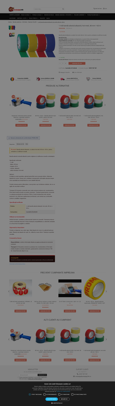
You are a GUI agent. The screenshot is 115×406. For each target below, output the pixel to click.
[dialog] (57, 393)
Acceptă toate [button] (51, 399)
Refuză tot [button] (64, 399)
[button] (57, 403)
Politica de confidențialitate (63, 391)
